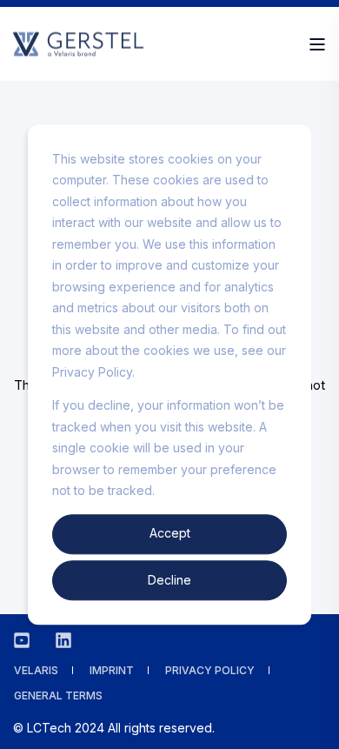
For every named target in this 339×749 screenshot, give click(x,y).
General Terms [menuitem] (58, 695)
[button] (313, 723)
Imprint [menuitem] (112, 670)
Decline (169, 579)
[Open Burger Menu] (317, 44)
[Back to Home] (78, 47)
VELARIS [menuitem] (36, 670)
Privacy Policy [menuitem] (210, 670)
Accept (170, 533)
